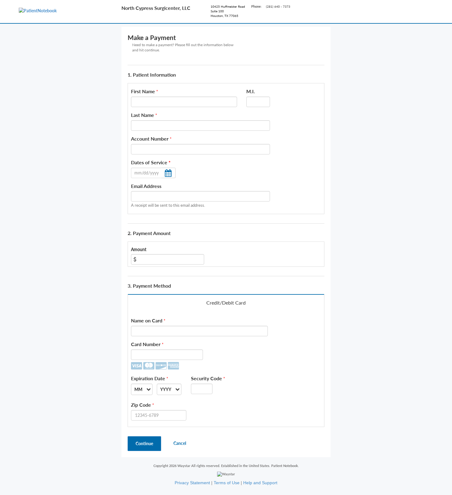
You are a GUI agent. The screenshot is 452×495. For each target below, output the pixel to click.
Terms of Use (227, 482)
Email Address (146, 186)
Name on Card (146, 320)
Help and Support (260, 482)
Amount (138, 249)
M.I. (250, 91)
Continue (144, 443)
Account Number (150, 139)
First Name (143, 91)
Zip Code (141, 405)
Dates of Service (151, 162)
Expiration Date (148, 378)
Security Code (206, 378)
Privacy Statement (192, 482)
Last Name (142, 115)
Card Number (146, 344)
